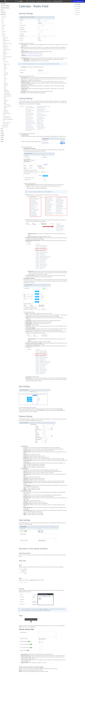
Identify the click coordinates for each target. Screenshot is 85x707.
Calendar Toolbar (5, 46)
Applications (3, 14)
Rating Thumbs (6, 112)
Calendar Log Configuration (7, 56)
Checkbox (5, 101)
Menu (3, 29)
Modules (2, 135)
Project (2, 10)
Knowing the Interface (5, 7)
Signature (5, 107)
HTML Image (6, 74)
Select (5, 98)
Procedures (5, 50)
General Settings (77, 6)
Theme (5, 87)
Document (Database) (7, 94)
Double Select (6, 100)
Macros (2, 141)
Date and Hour (6, 72)
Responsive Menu (5, 126)
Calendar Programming (7, 122)
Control (3, 26)
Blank (3, 28)
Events (4, 114)
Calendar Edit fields (6, 40)
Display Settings (77, 12)
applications (32, 1)
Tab (2, 23)
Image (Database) (7, 91)
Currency (5, 68)
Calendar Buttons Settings (7, 117)
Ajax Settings (77, 10)
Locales (2, 133)
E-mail (5, 80)
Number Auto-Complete (8, 106)
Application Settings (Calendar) (8, 119)
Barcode (5, 97)
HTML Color (6, 83)
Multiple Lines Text (7, 64)
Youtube (5, 88)
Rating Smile (6, 110)
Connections (3, 12)
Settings (4, 39)
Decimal (5, 67)
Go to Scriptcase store (78, 1)
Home (27, 1)
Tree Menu (4, 31)
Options (3, 17)
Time (4, 71)
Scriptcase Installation (5, 5)
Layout (2, 130)
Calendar (3, 36)
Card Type (5, 78)
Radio (5, 103)
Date (4, 69)
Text (4, 62)
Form (3, 22)
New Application (5, 37)
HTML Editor (6, 84)
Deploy (2, 139)
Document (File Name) (7, 96)
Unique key (5, 45)
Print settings (5, 47)
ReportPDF (3, 34)
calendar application (40, 1)
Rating (5, 109)
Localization (6, 85)
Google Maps (6, 90)
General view (4, 15)
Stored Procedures (5, 125)
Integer (5, 65)
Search (3, 33)
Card (4, 77)
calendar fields (49, 1)
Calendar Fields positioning (7, 43)
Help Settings (77, 14)
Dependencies (5, 53)
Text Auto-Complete (7, 104)
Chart (3, 20)
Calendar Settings (6, 123)
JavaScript (4, 52)
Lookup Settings (77, 8)
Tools (2, 128)
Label (5, 75)
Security (4, 55)
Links (4, 120)
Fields (4, 59)
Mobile (4, 42)
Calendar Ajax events (6, 116)
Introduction (3, 3)
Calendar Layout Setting (7, 113)
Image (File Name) (7, 93)
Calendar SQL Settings (6, 49)
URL (4, 81)
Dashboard (4, 25)
